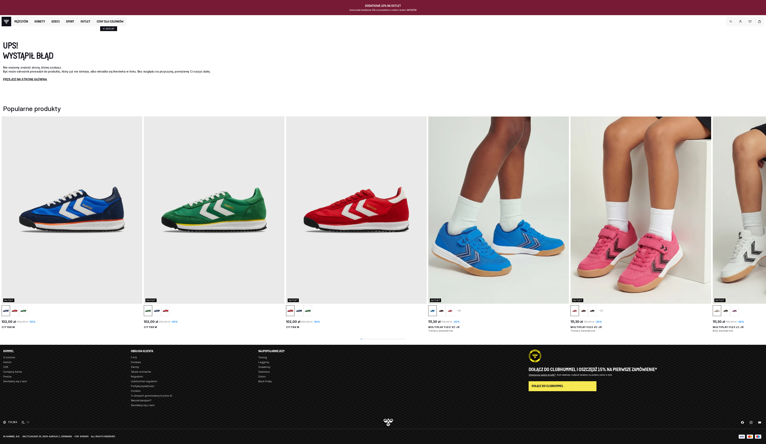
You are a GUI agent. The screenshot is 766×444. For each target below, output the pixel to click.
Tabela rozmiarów (141, 371)
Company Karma (12, 371)
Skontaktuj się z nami (15, 381)
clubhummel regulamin (144, 381)
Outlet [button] (85, 21)
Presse (7, 376)
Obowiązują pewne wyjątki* (542, 375)
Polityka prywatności (142, 386)
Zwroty (135, 366)
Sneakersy (264, 366)
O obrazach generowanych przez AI (151, 395)
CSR (5, 366)
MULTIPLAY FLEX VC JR (443, 327)
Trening (262, 357)
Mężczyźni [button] (21, 21)
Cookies (136, 390)
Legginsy (263, 362)
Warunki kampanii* (141, 400)
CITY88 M (8, 327)
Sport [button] (70, 21)
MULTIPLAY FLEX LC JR (728, 327)
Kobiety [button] (40, 21)
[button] (731, 21)
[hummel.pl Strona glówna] (6, 21)
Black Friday (265, 381)
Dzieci (262, 376)
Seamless (264, 371)
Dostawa (136, 362)
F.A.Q (134, 357)
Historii (7, 362)
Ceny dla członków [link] (110, 21)
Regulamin (137, 376)
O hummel (9, 357)
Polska (12, 422)
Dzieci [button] (55, 21)
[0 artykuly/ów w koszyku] (759, 21)
